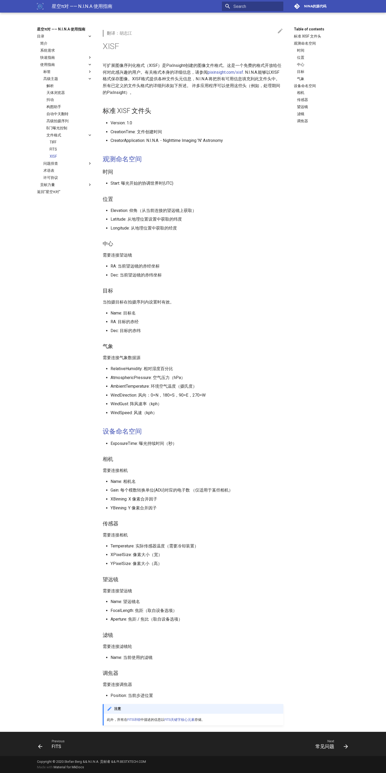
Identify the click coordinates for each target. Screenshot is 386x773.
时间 (300, 50)
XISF (53, 156)
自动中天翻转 (57, 114)
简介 (44, 43)
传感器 (302, 100)
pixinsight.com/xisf (225, 72)
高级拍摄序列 (57, 121)
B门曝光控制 (56, 128)
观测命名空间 (305, 43)
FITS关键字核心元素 (179, 720)
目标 (300, 72)
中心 (300, 64)
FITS (53, 149)
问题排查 (50, 163)
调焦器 (302, 121)
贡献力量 (47, 185)
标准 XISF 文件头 (307, 36)
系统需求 (47, 50)
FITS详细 (133, 720)
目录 (40, 36)
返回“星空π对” (48, 192)
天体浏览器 (55, 92)
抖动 (50, 100)
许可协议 (50, 177)
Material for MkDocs (69, 767)
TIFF (53, 142)
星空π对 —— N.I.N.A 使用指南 (61, 29)
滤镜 (300, 114)
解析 (50, 86)
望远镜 (302, 107)
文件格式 (53, 135)
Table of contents (309, 29)
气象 (300, 79)
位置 (300, 57)
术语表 (48, 170)
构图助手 (53, 107)
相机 (300, 92)
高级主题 (50, 79)
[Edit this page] (280, 31)
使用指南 (47, 64)
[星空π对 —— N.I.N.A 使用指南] (40, 6)
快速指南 (47, 57)
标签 (47, 72)
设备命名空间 (305, 86)
